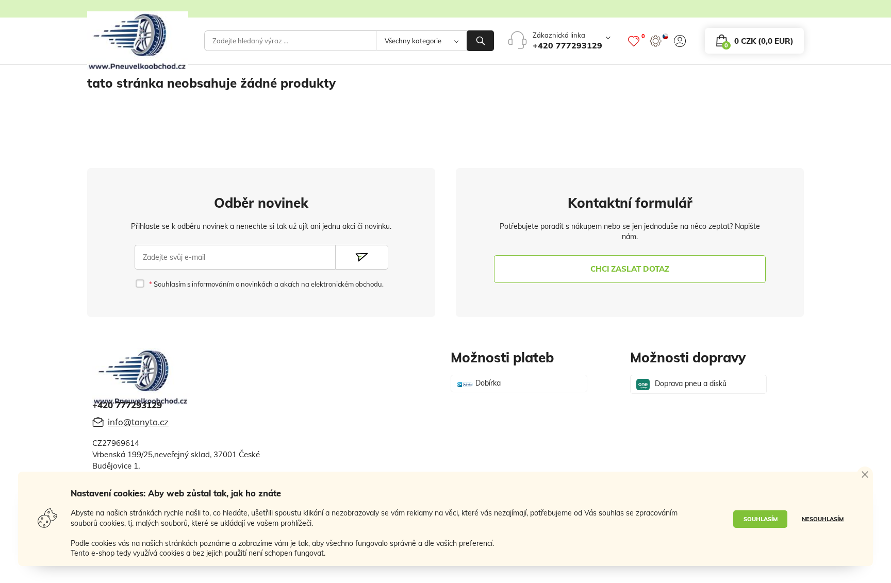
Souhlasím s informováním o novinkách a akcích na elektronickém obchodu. (267, 284)
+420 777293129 (567, 45)
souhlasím (761, 519)
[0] (633, 41)
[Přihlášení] (680, 41)
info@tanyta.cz (138, 422)
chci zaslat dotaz (629, 269)
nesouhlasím (823, 519)
